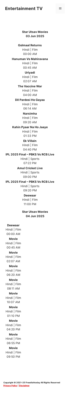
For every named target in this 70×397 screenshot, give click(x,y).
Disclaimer (24, 385)
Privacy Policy (10, 385)
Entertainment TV (24, 8)
